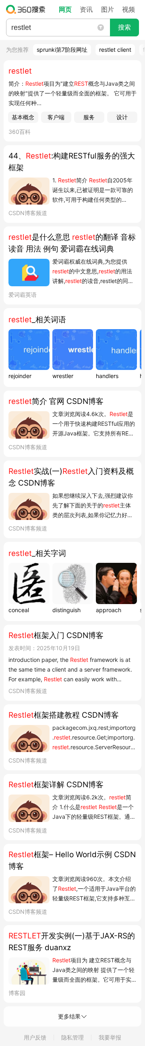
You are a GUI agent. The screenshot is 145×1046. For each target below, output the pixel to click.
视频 (128, 9)
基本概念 (23, 117)
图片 (107, 9)
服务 (89, 117)
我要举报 (110, 1037)
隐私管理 (72, 1037)
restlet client (115, 49)
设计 (122, 117)
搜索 (124, 27)
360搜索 (27, 9)
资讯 (86, 9)
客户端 (56, 117)
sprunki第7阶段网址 (62, 49)
